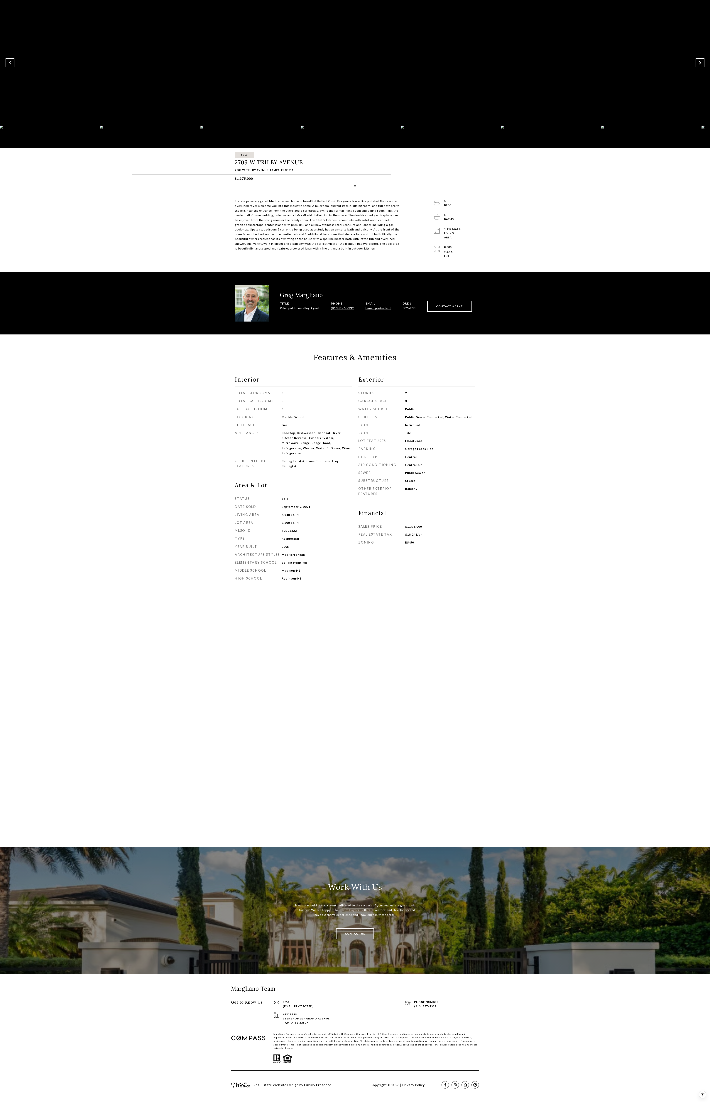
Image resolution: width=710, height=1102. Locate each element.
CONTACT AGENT (449, 306)
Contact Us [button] (355, 933)
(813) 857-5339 (342, 308)
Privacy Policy (413, 1085)
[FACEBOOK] (445, 1085)
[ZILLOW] (465, 1085)
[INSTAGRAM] (455, 1085)
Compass (393, 1034)
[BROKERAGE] (475, 1085)
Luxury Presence (317, 1085)
